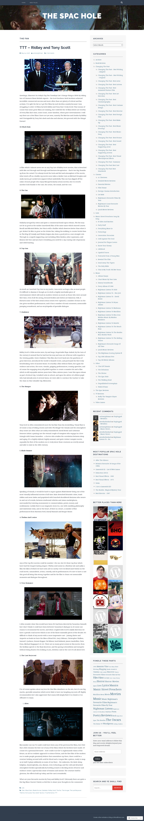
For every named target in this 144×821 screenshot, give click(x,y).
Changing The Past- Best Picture (110, 138)
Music (98, 273)
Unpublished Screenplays (107, 383)
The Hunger (65, 790)
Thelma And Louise (26, 793)
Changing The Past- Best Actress (110, 84)
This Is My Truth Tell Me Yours (109, 270)
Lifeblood (101, 249)
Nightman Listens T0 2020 (107, 290)
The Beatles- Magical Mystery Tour (108, 490)
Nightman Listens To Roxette (108, 323)
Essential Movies (104, 184)
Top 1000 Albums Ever (106, 357)
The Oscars (113, 720)
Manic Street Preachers (107, 689)
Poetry (97, 715)
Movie (107, 694)
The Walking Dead (105, 380)
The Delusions (103, 370)
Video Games (100, 402)
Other (98, 363)
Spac (94, 720)
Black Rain (28, 790)
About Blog (34, 2)
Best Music (112, 666)
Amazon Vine (103, 666)
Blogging (102, 669)
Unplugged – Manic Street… (110, 428)
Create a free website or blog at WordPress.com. (108, 817)
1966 (94, 667)
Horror (101, 681)
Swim (98, 483)
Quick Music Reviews (106, 350)
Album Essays (103, 276)
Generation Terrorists (106, 235)
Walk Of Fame (103, 387)
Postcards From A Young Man (109, 256)
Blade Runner (37, 790)
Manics (113, 685)
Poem (114, 711)
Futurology (102, 232)
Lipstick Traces (103, 252)
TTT (56, 793)
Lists (23, 788)
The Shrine (102, 373)
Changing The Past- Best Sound (109, 141)
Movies (115, 694)
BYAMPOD (114, 669)
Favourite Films (99, 674)
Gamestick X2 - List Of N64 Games (108, 469)
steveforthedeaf (105, 422)
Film (95, 677)
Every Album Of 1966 (105, 286)
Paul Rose (108, 712)
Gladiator (45, 790)
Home (23, 2)
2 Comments (50, 53)
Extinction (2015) (102, 473)
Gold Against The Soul (106, 239)
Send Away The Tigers (106, 263)
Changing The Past (103, 66)
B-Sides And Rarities (105, 222)
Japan (95, 686)
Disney (117, 672)
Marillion (96, 694)
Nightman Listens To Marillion (109, 312)
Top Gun (42, 793)
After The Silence (102, 460)
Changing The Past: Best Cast (108, 165)
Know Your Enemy (105, 246)
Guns (114, 678)
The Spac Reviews (102, 390)
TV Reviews (100, 394)
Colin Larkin (103, 672)
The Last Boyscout (75, 790)
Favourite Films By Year (113, 675)
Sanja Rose (119, 716)
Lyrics (105, 685)
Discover (110, 672)
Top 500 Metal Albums (106, 360)
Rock (114, 716)
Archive (98, 60)
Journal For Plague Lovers (107, 242)
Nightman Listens (103, 708)
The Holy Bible (103, 266)
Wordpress (108, 723)
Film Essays (102, 188)
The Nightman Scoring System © (110, 353)
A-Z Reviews (102, 177)
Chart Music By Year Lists (107, 279)
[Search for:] (103, 788)
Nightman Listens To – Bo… (110, 438)
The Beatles (101, 720)
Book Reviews (101, 63)
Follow (97, 759)
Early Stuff (102, 225)
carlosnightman (38, 53)
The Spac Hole (72, 16)
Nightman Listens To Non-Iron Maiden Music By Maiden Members (109, 317)
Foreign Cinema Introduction (108, 191)
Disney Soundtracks (105, 283)
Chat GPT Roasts (104, 366)
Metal (102, 694)
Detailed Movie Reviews (106, 181)
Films (101, 677)
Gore (111, 678)
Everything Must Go (105, 228)
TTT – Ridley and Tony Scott (45, 47)
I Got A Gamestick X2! (103, 487)
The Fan (58, 790)
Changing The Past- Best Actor (109, 81)
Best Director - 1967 (103, 493)
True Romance (49, 793)
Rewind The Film (104, 259)
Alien (23, 790)
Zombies (120, 724)
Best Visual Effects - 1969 (105, 476)
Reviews (106, 715)
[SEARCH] (121, 2)
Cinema (98, 174)
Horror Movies (112, 681)
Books (108, 669)
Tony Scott (35, 793)
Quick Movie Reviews (106, 210)
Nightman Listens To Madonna (109, 308)
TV (102, 724)
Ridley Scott (52, 790)
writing (115, 724)
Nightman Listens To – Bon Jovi (109, 293)
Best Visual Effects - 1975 (105, 480)
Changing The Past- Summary (109, 162)
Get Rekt (101, 195)
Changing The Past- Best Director (110, 111)
